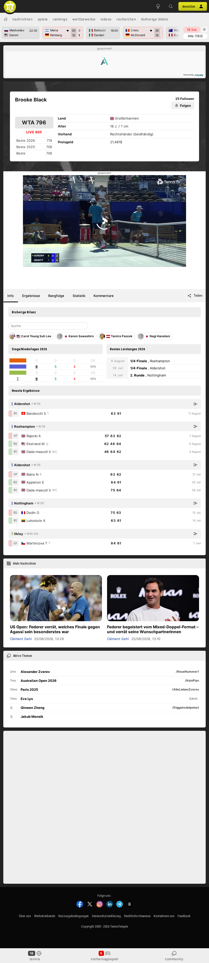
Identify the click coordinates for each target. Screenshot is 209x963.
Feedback (184, 916)
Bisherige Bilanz (154, 19)
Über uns (25, 916)
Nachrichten (22, 19)
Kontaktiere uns (164, 916)
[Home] (5, 19)
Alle (195, 36)
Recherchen (126, 19)
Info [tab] (10, 296)
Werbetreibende (44, 916)
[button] (170, 6)
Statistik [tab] (79, 296)
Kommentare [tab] (104, 296)
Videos (106, 19)
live (192, 30)
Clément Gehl (21, 639)
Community (174, 959)
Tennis (35, 959)
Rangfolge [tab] (56, 296)
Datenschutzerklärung (106, 916)
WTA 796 (34, 122)
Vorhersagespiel (104, 959)
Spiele (43, 19)
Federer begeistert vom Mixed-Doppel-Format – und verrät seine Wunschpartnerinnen (153, 629)
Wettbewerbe (84, 19)
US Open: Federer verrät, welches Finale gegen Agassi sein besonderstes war (55, 629)
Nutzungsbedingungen (73, 916)
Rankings (60, 19)
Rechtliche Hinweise (137, 916)
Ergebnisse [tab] (31, 296)
